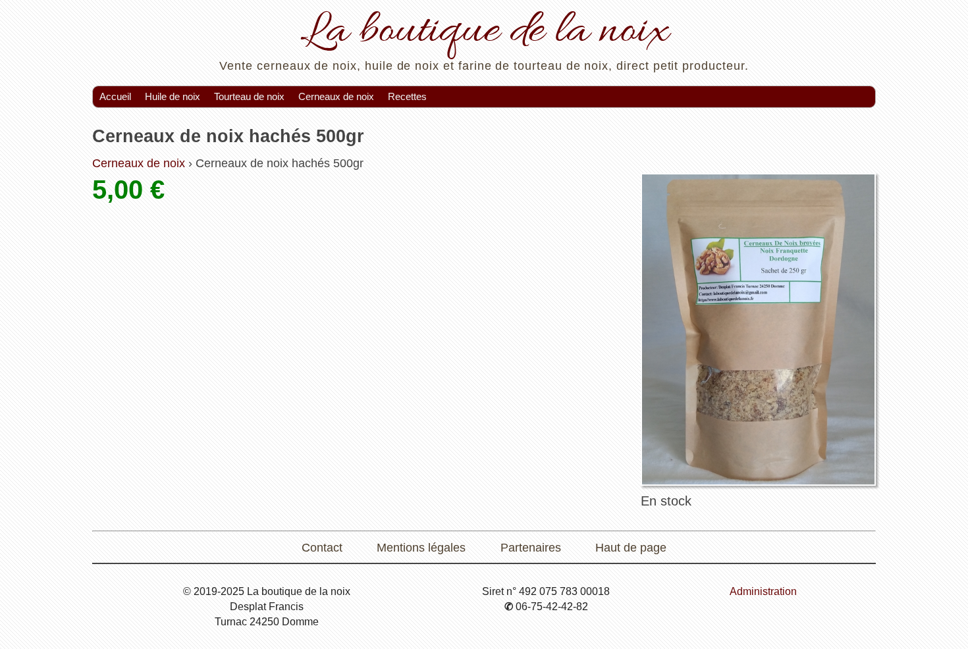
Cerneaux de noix (336, 96)
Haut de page (630, 547)
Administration (763, 591)
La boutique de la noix (484, 32)
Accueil (115, 96)
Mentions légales (421, 547)
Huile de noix (172, 96)
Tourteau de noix (249, 96)
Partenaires (530, 547)
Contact (322, 547)
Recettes (407, 96)
